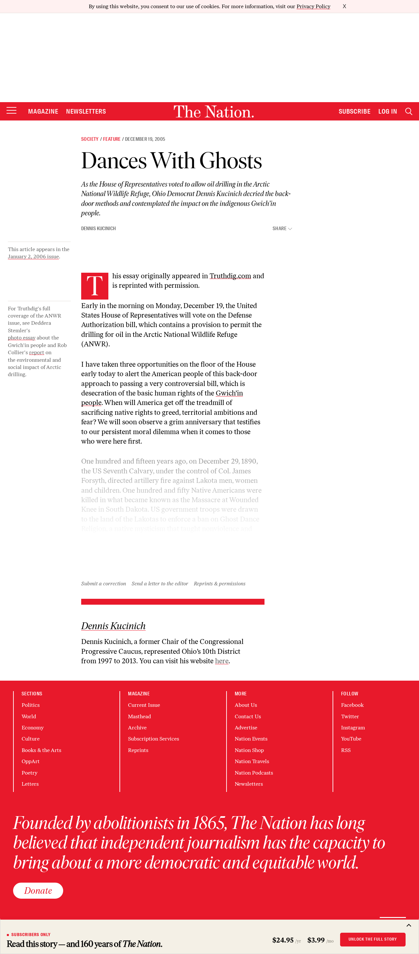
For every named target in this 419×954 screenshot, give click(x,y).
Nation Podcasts (254, 773)
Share (279, 228)
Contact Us (248, 716)
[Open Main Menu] (11, 111)
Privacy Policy (313, 6)
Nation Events (251, 739)
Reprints (138, 750)
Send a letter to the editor (160, 583)
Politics (31, 705)
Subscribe (355, 111)
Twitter (350, 716)
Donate (38, 890)
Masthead (139, 716)
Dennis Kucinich (98, 228)
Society (90, 139)
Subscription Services (153, 739)
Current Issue (144, 705)
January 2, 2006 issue (33, 256)
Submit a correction (103, 583)
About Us (246, 705)
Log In (387, 111)
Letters (30, 784)
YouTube (351, 739)
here (221, 661)
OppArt (31, 761)
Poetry (29, 773)
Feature (112, 139)
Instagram (353, 728)
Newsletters (86, 111)
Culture (31, 739)
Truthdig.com (230, 276)
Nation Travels (252, 761)
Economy (33, 728)
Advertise (246, 728)
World (29, 716)
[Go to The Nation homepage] (213, 111)
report (36, 352)
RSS (346, 750)
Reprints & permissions (220, 583)
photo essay (21, 338)
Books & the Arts (41, 750)
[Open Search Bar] (408, 111)
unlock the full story (373, 939)
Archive (137, 728)
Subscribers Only (31, 934)
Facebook (352, 705)
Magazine (43, 111)
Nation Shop (249, 750)
